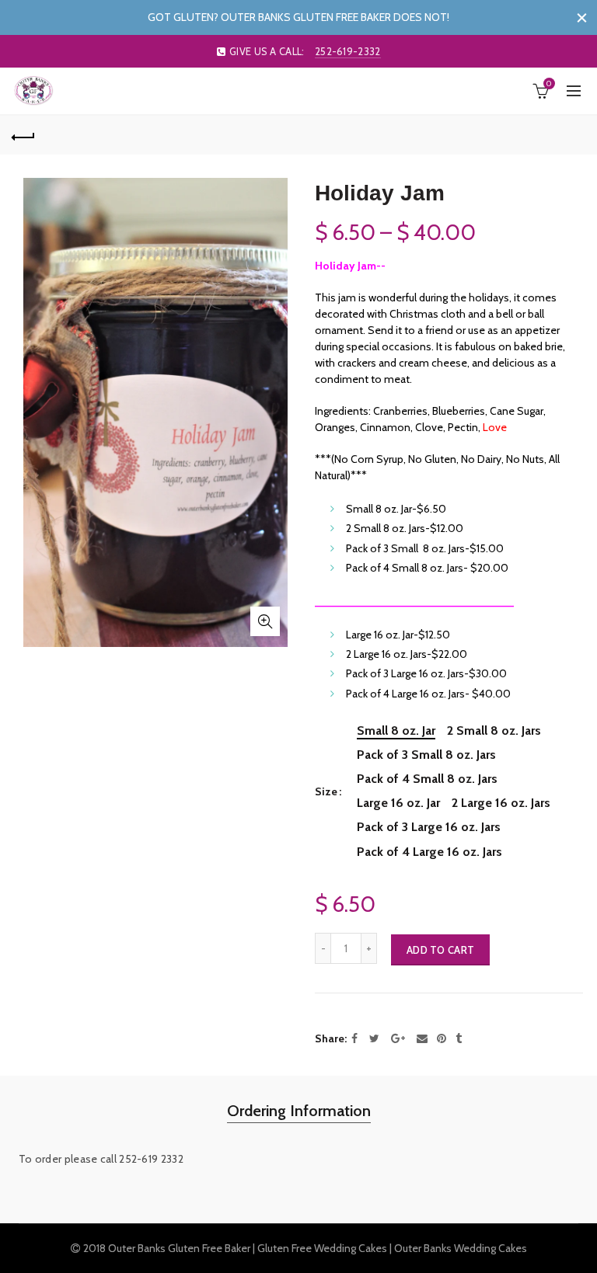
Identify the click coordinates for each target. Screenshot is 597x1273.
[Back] (23, 135)
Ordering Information (299, 1110)
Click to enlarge (265, 621)
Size (326, 791)
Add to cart (440, 950)
